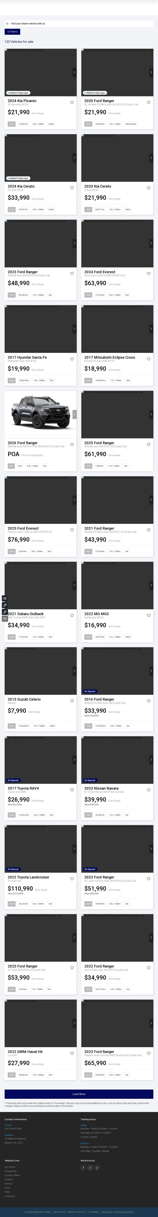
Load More (79, 1094)
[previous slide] (7, 72)
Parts (7, 1188)
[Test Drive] (5, 612)
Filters (14, 31)
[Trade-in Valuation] (5, 598)
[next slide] (75, 72)
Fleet (7, 1192)
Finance (9, 1179)
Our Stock (10, 1167)
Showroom (11, 1171)
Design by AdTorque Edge (117, 1212)
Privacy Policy (77, 1212)
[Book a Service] (5, 605)
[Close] (5, 619)
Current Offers (12, 1175)
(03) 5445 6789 (13, 1128)
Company (10, 1196)
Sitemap (94, 1212)
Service (8, 1183)
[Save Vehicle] (72, 103)
